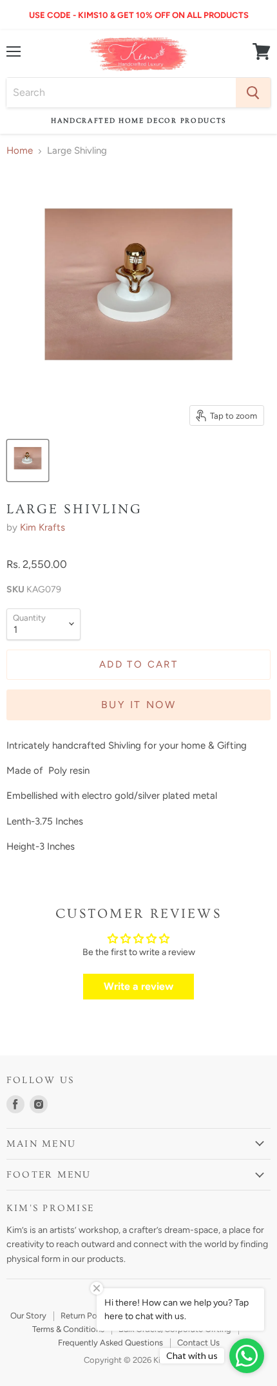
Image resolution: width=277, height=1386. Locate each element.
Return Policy (85, 1315)
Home (19, 150)
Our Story (28, 1315)
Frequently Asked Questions (110, 1342)
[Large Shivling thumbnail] (27, 460)
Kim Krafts (42, 527)
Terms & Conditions (68, 1329)
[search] (121, 92)
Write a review (138, 986)
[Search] (253, 92)
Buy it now (138, 704)
